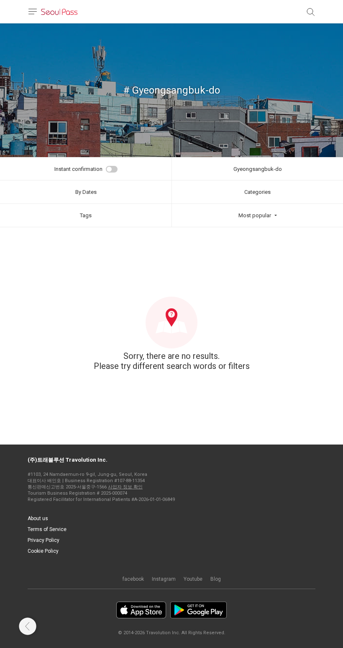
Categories (257, 192)
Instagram (164, 579)
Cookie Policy (43, 551)
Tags (86, 215)
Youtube (193, 579)
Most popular (254, 215)
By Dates (86, 192)
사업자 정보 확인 (125, 487)
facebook (133, 579)
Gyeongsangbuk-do (257, 169)
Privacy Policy (43, 540)
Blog (215, 579)
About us (38, 518)
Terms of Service (47, 529)
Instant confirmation (78, 169)
